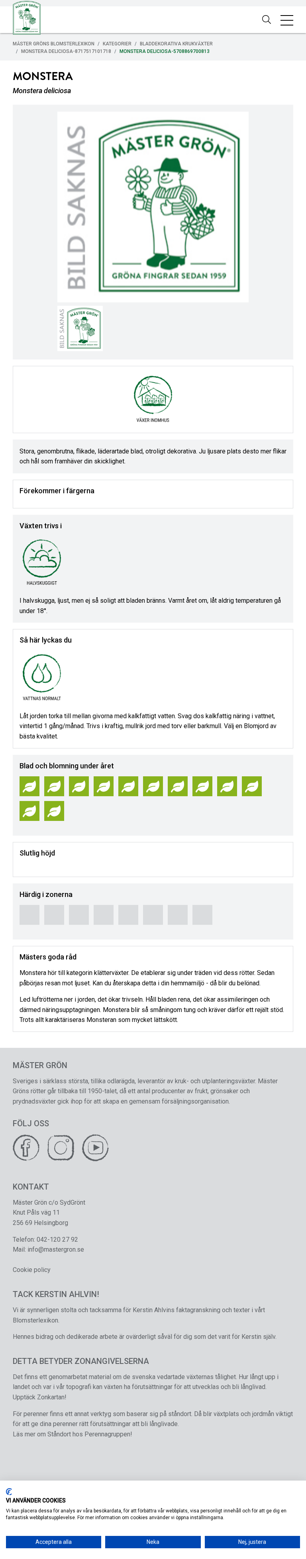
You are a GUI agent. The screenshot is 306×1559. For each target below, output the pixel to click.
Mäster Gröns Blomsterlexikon (53, 44)
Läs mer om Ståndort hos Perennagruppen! (72, 1434)
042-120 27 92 (57, 1239)
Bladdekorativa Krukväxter (176, 44)
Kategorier (117, 44)
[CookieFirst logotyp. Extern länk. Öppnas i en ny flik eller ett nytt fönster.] (9, 1491)
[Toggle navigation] (286, 20)
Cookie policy (32, 1270)
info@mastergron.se (55, 1249)
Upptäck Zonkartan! (40, 1397)
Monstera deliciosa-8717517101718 (66, 51)
